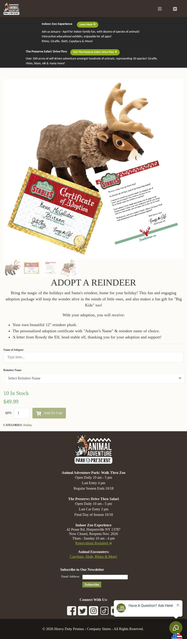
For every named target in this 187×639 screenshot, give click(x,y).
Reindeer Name (12, 370)
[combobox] (94, 378)
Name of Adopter (13, 349)
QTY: (8, 413)
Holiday (27, 425)
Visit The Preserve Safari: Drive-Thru (93, 52)
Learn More (86, 24)
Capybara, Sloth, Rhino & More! (93, 556)
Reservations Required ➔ (93, 543)
